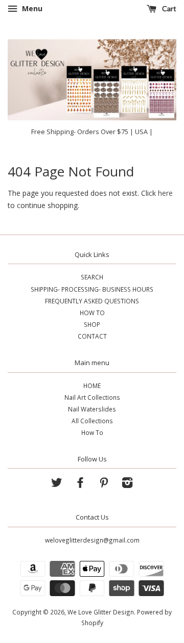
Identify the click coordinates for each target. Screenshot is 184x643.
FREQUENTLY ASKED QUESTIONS (92, 301)
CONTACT (92, 336)
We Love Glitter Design (100, 612)
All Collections (92, 421)
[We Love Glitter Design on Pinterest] (103, 484)
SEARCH (92, 277)
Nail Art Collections (92, 397)
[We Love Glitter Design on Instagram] (127, 484)
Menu (31, 8)
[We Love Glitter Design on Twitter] (56, 484)
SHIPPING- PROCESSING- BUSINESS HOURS (92, 289)
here (165, 193)
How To (92, 432)
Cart (168, 8)
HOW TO (92, 312)
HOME (92, 385)
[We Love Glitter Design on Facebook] (80, 484)
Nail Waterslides (92, 409)
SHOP (92, 324)
